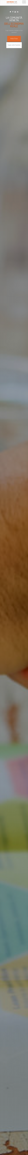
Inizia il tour (14, 38)
